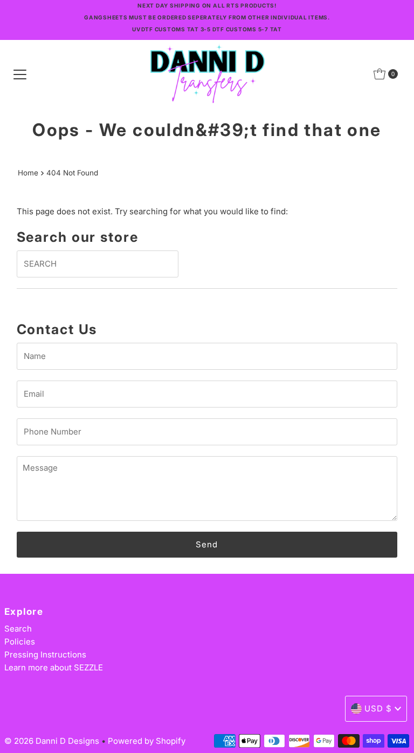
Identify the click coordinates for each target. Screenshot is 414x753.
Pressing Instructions (45, 654)
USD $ (378, 708)
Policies (19, 641)
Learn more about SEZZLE (53, 667)
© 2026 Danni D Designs (52, 741)
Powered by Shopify (146, 741)
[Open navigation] (19, 74)
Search (18, 628)
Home (28, 172)
